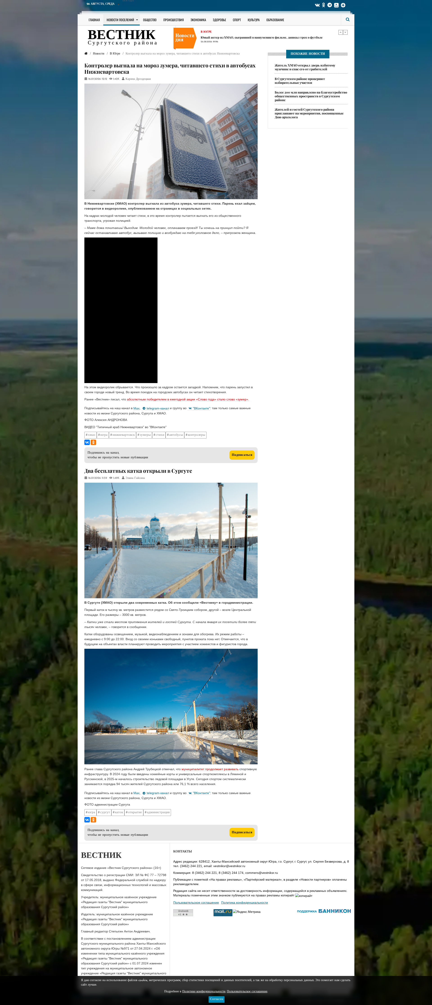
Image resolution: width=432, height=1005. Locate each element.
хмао (91, 435)
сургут (105, 812)
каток (119, 812)
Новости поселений (120, 19)
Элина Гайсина (135, 478)
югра (104, 435)
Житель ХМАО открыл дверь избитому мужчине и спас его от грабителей (305, 67)
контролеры (196, 435)
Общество (150, 19)
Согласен (216, 999)
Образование (275, 19)
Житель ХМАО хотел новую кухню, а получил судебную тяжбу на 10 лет (253, 37)
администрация (158, 812)
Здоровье (219, 19)
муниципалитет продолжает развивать (210, 769)
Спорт (237, 19)
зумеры (145, 435)
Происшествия (173, 19)
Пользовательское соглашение (196, 902)
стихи (160, 435)
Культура (254, 19)
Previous (340, 32)
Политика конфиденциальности (244, 902)
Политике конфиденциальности (203, 991)
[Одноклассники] (93, 442)
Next (345, 32)
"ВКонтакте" (201, 408)
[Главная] (86, 53)
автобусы (176, 435)
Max (136, 408)
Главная (94, 19)
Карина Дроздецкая (138, 79)
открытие (135, 812)
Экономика (198, 19)
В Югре (206, 32)
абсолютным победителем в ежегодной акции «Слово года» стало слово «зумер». (188, 399)
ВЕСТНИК (121, 35)
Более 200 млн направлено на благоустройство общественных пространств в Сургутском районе (311, 96)
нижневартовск (123, 435)
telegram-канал (158, 408)
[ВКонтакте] (87, 442)
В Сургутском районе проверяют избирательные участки (300, 81)
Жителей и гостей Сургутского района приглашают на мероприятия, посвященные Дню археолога (309, 113)
